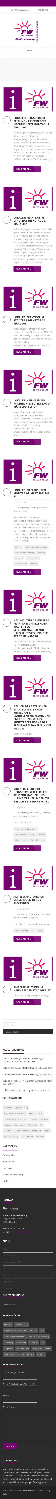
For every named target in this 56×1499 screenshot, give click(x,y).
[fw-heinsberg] (26, 31)
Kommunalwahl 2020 (13, 1262)
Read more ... (24, 169)
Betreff (6, 1395)
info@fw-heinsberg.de (20, 10)
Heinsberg (29, 70)
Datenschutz (9, 1288)
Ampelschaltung (21, 930)
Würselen (33, 563)
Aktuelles (7, 1275)
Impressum (8, 1281)
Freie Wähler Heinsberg (24, 553)
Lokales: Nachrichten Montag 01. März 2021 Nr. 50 (26, 1090)
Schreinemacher (32, 558)
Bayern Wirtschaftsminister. (36, 547)
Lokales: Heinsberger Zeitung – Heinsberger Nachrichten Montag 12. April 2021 (23, 1060)
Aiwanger (18, 547)
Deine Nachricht (10, 1407)
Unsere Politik (9, 1255)
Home (6, 70)
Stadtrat (40, 930)
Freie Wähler (34, 812)
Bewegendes (17, 70)
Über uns (7, 1268)
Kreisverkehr (20, 1125)
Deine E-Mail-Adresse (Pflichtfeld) (18, 1384)
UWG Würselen (21, 563)
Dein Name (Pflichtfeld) (14, 1372)
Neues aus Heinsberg (22, 816)
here (16, 1475)
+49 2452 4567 (42, 10)
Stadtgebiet (36, 1131)
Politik (17, 74)
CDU (41, 1113)
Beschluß (32, 1113)
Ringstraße (8, 1131)
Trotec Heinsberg (38, 840)
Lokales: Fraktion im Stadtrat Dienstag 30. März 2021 (27, 1068)
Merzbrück (19, 558)
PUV (32, 930)
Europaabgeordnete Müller (26, 829)
